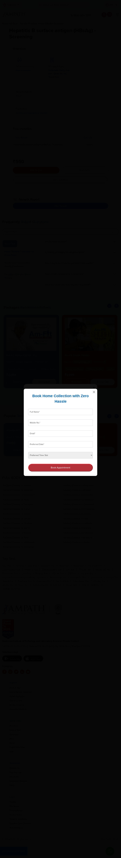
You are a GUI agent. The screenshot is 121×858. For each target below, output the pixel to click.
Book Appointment (60, 467)
